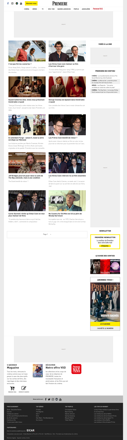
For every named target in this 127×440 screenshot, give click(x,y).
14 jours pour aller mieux (14, 422)
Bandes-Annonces (64, 9)
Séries (34, 9)
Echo (37, 416)
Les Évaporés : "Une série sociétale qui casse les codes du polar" (103, 86)
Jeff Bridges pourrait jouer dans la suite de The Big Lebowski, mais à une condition (25, 177)
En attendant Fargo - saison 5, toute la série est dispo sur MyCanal (26, 139)
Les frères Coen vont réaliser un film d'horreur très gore (63, 65)
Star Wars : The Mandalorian (44, 418)
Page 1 (45, 234)
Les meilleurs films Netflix (102, 420)
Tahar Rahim (69, 420)
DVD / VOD (51, 9)
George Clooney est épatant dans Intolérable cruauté (67, 101)
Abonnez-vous (31, 3)
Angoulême (86, 9)
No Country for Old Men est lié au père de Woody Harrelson (65, 215)
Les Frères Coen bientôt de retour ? (63, 138)
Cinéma (26, 9)
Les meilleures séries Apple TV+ (104, 418)
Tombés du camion (12, 414)
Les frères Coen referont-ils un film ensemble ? (67, 177)
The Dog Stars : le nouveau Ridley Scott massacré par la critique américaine (105, 91)
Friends (38, 409)
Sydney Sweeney (70, 416)
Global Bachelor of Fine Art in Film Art (33, 434)
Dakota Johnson (70, 414)
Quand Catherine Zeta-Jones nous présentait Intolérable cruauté (26, 101)
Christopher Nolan (70, 409)
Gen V (37, 414)
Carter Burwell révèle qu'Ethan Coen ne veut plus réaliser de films (26, 215)
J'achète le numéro (105, 328)
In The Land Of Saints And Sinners (17, 416)
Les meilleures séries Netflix (103, 414)
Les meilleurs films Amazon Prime (104, 422)
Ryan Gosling (69, 411)
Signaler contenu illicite (23, 438)
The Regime (39, 411)
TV (42, 9)
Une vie (9, 411)
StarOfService (48, 434)
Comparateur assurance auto (14, 434)
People (76, 9)
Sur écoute (39, 420)
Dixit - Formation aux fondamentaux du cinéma (65, 434)
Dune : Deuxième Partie (14, 409)
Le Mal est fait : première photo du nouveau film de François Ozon (104, 81)
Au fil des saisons (12, 418)
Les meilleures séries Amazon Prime (105, 416)
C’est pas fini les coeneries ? (19, 64)
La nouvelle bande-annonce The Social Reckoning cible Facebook (104, 77)
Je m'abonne (105, 324)
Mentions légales (11, 438)
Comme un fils (11, 420)
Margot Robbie (69, 418)
